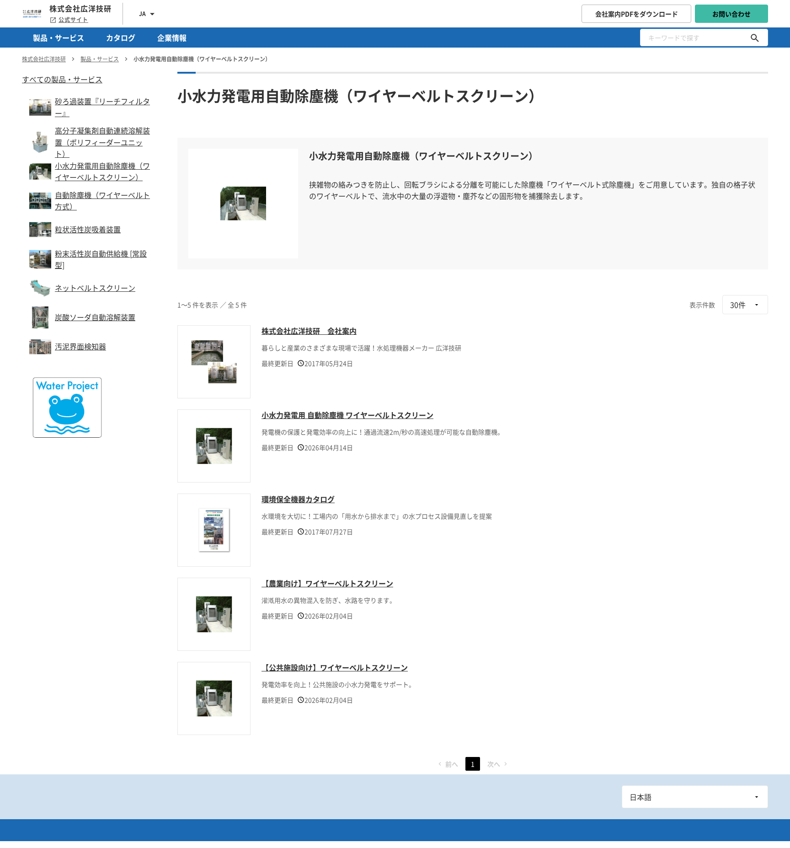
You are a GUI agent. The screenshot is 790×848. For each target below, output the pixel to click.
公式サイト (73, 20)
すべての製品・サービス (62, 79)
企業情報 (172, 37)
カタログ (120, 37)
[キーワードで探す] (755, 37)
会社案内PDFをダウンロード (636, 13)
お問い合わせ (731, 13)
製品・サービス (58, 37)
